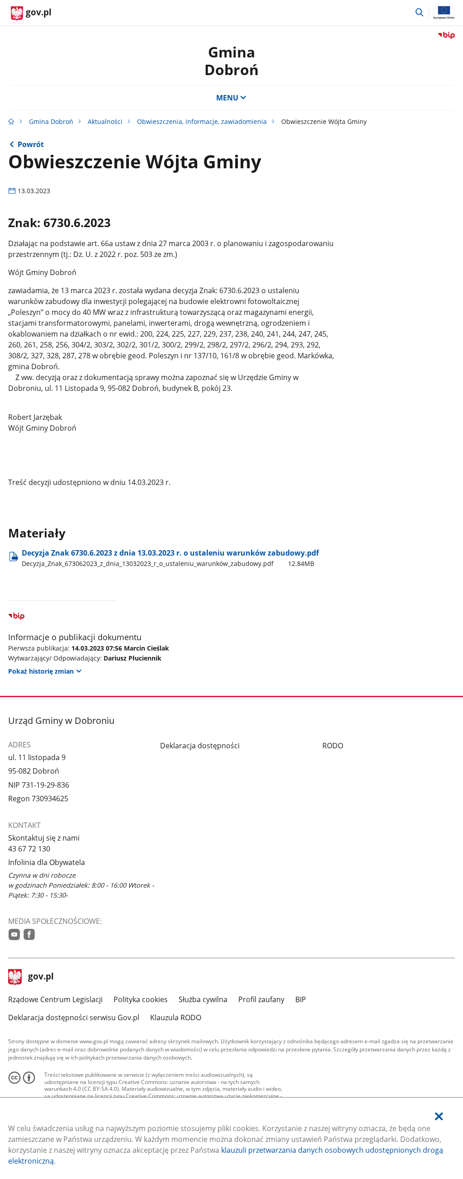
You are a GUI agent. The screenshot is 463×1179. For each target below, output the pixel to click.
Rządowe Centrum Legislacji (55, 999)
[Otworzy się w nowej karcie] (14, 934)
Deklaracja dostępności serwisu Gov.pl (73, 1017)
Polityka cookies (140, 999)
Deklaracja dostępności (200, 746)
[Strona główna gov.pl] (11, 121)
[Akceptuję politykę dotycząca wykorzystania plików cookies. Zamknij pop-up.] (439, 1116)
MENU (227, 98)
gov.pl (41, 977)
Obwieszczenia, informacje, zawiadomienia (202, 121)
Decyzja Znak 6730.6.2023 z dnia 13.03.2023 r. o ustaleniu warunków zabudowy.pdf (170, 557)
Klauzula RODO (175, 1017)
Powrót (31, 144)
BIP (300, 999)
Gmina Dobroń (231, 60)
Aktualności (105, 121)
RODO (332, 746)
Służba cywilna (203, 999)
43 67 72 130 (29, 849)
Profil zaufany (261, 999)
